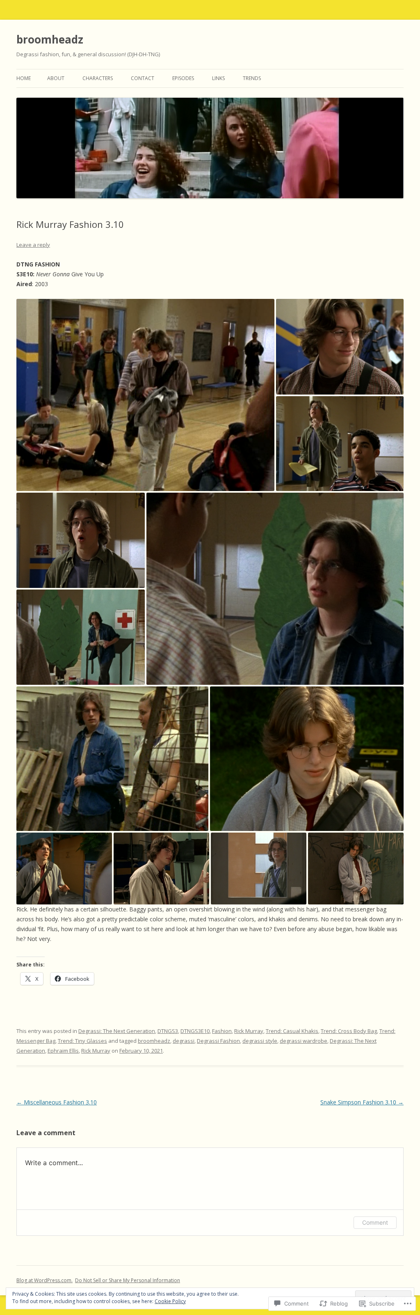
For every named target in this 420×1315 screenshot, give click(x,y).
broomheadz (49, 39)
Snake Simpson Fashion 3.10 (362, 1102)
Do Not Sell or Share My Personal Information (127, 1280)
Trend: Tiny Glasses (82, 1040)
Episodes (183, 78)
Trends (252, 78)
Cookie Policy (170, 1301)
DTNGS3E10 (195, 1031)
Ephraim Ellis (63, 1050)
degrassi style (259, 1040)
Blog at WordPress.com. (44, 1280)
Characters (97, 78)
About (55, 78)
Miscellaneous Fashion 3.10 (56, 1102)
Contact (142, 78)
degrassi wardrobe (303, 1040)
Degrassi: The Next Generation (116, 1031)
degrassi (183, 1040)
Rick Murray (248, 1031)
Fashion (222, 1031)
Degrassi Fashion (218, 1040)
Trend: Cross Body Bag (349, 1031)
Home (23, 78)
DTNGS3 (168, 1031)
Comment (375, 1222)
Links (218, 78)
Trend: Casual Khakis (292, 1031)
